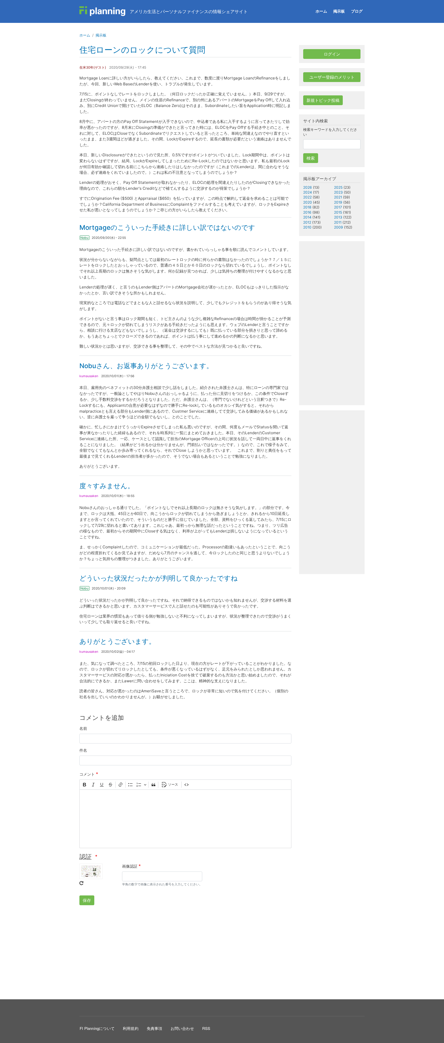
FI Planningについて (97, 1028)
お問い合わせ (182, 1028)
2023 (338, 192)
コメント (87, 774)
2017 (338, 207)
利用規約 (130, 1028)
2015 (338, 212)
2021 (338, 197)
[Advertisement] (185, 951)
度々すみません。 (106, 486)
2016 (307, 212)
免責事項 (154, 1028)
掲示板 (339, 11)
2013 (338, 217)
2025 (338, 187)
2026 (307, 187)
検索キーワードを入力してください (330, 132)
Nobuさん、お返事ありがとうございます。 (146, 366)
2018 (307, 207)
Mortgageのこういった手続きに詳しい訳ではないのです (167, 227)
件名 (83, 750)
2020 (307, 202)
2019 (338, 202)
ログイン (332, 54)
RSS (206, 1028)
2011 (337, 222)
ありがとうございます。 (117, 641)
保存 (87, 900)
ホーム (321, 11)
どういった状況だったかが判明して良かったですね (158, 578)
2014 (307, 217)
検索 (311, 158)
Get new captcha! (81, 883)
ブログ (357, 11)
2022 (307, 197)
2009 (338, 227)
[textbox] (185, 819)
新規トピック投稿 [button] (323, 100)
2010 (307, 227)
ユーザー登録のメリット (332, 77)
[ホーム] (102, 11)
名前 (83, 728)
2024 (307, 192)
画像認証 (129, 866)
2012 (307, 222)
